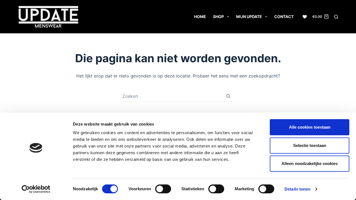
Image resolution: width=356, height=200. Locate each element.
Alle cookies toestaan (309, 127)
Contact (284, 16)
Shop (218, 16)
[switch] (163, 188)
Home (200, 16)
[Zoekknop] (228, 96)
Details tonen (297, 189)
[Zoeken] (336, 17)
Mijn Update (249, 16)
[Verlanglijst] (305, 17)
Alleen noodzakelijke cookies (309, 163)
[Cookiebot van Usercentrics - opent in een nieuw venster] (36, 189)
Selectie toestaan (309, 145)
